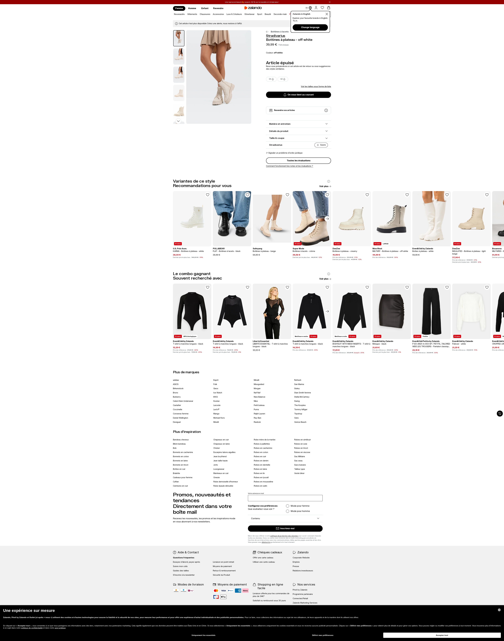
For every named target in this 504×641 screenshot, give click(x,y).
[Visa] (223, 591)
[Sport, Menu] (263, 14)
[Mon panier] (328, 7)
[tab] (178, 38)
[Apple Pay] (223, 597)
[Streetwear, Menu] (255, 14)
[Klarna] (245, 591)
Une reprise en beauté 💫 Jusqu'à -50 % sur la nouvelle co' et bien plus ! (252, 2)
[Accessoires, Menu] (224, 14)
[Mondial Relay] (191, 591)
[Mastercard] (216, 591)
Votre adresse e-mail (256, 493)
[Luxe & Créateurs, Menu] (242, 14)
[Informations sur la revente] (326, 110)
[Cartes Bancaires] (216, 597)
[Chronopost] (183, 591)
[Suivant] (327, 219)
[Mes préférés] (322, 7)
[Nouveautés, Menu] (185, 14)
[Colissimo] (176, 591)
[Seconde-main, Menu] (287, 14)
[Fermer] (330, 2)
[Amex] (238, 591)
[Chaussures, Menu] (211, 14)
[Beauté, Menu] (272, 14)
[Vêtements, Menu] (198, 14)
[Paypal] (231, 591)
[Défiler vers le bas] (178, 121)
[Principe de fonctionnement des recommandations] (328, 181)
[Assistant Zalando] (500, 413)
